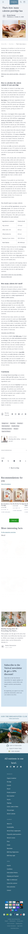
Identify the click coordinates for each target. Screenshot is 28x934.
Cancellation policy (15, 928)
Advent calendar (11, 813)
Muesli (8, 788)
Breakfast (20, 423)
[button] (3, 2)
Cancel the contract (12, 883)
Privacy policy (20, 921)
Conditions (10, 869)
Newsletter (10, 848)
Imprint (9, 865)
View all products (6, 484)
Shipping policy (19, 923)
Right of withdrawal (12, 879)
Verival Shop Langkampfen (14, 830)
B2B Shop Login (11, 855)
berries (7, 182)
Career (8, 845)
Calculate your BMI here (8, 333)
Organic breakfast (11, 778)
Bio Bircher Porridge (18, 504)
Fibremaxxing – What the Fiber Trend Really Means (14, 558)
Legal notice (19, 925)
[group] (11, 732)
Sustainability (10, 827)
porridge (21, 62)
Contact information (11, 925)
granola (21, 249)
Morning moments (7, 428)
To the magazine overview (8, 532)
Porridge (9, 781)
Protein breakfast (11, 792)
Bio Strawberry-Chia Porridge (6, 504)
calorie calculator (10, 68)
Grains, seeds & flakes (12, 806)
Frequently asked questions (14, 834)
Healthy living (15, 426)
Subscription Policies (12, 872)
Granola (9, 785)
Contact (9, 890)
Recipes (16, 428)
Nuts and (19, 255)
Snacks (9, 799)
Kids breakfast (5, 426)
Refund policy (13, 921)
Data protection (11, 886)
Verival (13, 919)
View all (14, 520)
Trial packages (10, 810)
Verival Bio (4, 44)
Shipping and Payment (13, 876)
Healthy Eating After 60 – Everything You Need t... (10, 630)
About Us (9, 823)
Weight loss (5, 423)
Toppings (9, 803)
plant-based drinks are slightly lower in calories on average (13, 120)
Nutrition (11, 44)
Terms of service (10, 923)
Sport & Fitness (6, 431)
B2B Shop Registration (13, 852)
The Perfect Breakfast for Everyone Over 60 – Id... (13, 595)
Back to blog (15, 468)
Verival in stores (11, 837)
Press (8, 841)
